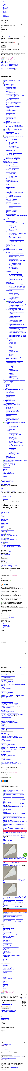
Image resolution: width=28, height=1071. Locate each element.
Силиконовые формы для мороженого (17, 335)
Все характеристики (5, 554)
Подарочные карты (7, 932)
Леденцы (11, 450)
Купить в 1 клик (13, 565)
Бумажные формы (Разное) (15, 308)
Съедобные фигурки (13, 454)
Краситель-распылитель (14, 236)
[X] (7, 584)
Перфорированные (13, 176)
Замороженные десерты (8, 928)
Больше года (6, 625)
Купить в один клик (6, 1044)
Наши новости (4, 478)
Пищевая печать (7, 930)
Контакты (5, 8)
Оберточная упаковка (14, 297)
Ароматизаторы (7, 937)
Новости (5, 5)
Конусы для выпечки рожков (15, 321)
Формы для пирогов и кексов (15, 319)
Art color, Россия (12, 227)
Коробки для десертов (14, 261)
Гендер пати (11, 444)
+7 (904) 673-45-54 (5, 65)
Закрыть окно (4, 55)
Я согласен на (13, 36)
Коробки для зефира (13, 270)
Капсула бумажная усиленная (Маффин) (18, 304)
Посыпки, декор (7, 952)
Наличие (3, 541)
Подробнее (3, 680)
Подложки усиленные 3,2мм (15, 279)
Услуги (5, 12)
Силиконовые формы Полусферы (16, 329)
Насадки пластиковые (14, 168)
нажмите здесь (14, 1067)
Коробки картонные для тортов (16, 253)
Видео (2, 543)
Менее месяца (6, 626)
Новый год (11, 347)
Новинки (5, 469)
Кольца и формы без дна (14, 310)
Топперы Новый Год (13, 433)
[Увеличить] (10, 545)
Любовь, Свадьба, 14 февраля (15, 357)
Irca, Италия (11, 143)
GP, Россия (11, 149)
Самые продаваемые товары (7, 787)
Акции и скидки (7, 472)
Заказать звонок (4, 19)
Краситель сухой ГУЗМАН (15, 237)
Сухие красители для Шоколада (16, 241)
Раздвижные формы (13, 317)
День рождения (12, 342)
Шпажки (11, 446)
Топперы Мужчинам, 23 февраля (16, 442)
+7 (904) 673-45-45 (5, 67)
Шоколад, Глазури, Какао (9, 936)
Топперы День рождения (14, 441)
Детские (11, 348)
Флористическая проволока (15, 206)
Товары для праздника (8, 953)
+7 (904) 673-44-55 (5, 68)
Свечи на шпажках (13, 427)
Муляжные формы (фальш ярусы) (11, 947)
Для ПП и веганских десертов (10, 949)
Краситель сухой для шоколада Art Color (18, 233)
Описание (3, 534)
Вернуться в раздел (5, 528)
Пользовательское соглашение (8, 1011)
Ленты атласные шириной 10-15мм (17, 286)
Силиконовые (12, 173)
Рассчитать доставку (16, 566)
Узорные (11, 191)
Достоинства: (4, 630)
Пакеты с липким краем (14, 294)
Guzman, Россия (12, 226)
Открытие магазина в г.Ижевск (8, 481)
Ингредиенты (6, 929)
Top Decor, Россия (13, 229)
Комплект (3, 532)
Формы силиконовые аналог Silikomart (18, 327)
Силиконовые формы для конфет (16, 328)
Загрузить (3, 560)
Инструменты (12, 204)
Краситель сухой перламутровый (16, 240)
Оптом (4, 4)
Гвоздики (11, 207)
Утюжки (11, 195)
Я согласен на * (13, 1042)
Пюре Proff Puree (13, 96)
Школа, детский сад (13, 351)
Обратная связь (4, 1016)
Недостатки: (3, 642)
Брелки (5, 926)
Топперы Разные (12, 440)
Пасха (10, 346)
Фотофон (5, 959)
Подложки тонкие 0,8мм (14, 272)
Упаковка (5, 944)
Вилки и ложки (12, 298)
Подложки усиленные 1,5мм (15, 274)
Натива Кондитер (13, 222)
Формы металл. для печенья (15, 320)
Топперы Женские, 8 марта (15, 434)
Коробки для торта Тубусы (15, 263)
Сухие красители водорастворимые (17, 238)
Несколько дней (7, 623)
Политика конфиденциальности (8, 1010)
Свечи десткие (12, 425)
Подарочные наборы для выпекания (11, 955)
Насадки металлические (14, 166)
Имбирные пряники (13, 452)
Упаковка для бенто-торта (15, 264)
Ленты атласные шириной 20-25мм (17, 287)
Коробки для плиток (13, 259)
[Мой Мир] (5, 584)
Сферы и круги (12, 343)
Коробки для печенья (13, 267)
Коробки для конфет (13, 257)
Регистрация (6, 16)
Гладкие (10, 189)
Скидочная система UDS (6, 484)
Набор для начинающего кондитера (9, 491)
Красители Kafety (13, 234)
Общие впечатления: (5, 655)
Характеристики (4, 535)
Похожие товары (4, 539)
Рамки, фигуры (12, 367)
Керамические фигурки (14, 453)
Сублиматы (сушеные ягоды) (10, 934)
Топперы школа (12, 448)
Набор (2, 531)
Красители (5, 941)
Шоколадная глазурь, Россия (15, 151)
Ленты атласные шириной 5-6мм (16, 285)
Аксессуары (3, 537)
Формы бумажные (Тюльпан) (15, 306)
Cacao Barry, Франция (14, 147)
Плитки (10, 353)
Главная (5, 1)
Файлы (2, 542)
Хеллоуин (11, 366)
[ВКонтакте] (1, 584)
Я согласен (3, 1069)
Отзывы (5, 11)
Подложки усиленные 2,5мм (15, 275)
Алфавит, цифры (13, 376)
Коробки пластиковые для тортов (16, 255)
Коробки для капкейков (14, 256)
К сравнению (11, 711)
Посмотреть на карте (7, 1004)
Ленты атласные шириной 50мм (16, 289)
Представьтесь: (4, 667)
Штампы (11, 193)
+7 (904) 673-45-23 (5, 64)
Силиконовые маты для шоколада (16, 333)
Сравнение (10, 681)
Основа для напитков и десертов (16, 95)
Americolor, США (13, 230)
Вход (4, 15)
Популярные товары (8, 471)
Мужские (11, 340)
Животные (11, 354)
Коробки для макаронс (14, 266)
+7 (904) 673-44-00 (5, 62)
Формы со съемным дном (15, 314)
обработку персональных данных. (16, 36)
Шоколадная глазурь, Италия (15, 153)
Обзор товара (4, 530)
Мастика (5, 933)
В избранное (3, 683)
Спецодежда (6, 956)
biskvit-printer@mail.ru (23, 998)
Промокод (5, 476)
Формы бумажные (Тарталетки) (16, 305)
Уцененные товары (7, 475)
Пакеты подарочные (13, 295)
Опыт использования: (6, 621)
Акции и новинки (7, 3)
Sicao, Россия (12, 145)
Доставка (5, 7)
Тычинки (11, 208)
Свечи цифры (12, 429)
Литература (6, 951)
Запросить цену (12, 1058)
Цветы (10, 339)
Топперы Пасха (12, 431)
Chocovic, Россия (13, 142)
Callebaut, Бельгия (13, 146)
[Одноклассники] (3, 584)
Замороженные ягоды (14, 98)
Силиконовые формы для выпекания (17, 332)
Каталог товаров (4, 78)
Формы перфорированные (15, 316)
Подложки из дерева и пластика (16, 280)
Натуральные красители (14, 242)
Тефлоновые (11, 177)
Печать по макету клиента (15, 125)
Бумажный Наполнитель (9, 939)
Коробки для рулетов (13, 268)
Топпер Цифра (12, 437)
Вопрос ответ (6, 10)
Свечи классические (13, 426)
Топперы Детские (13, 438)
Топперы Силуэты (13, 435)
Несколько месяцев (7, 628)
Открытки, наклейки (13, 293)
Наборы (2, 488)
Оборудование (6, 948)
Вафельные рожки (7, 943)
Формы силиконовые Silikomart (16, 331)
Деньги (10, 344)
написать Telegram (13, 62)
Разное (10, 355)
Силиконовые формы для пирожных (17, 336)
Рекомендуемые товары (8, 473)
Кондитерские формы (8, 945)
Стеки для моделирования (15, 196)
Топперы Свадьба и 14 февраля (16, 445)
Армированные (12, 174)
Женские (11, 350)
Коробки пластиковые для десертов (17, 260)
